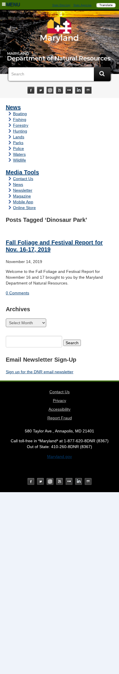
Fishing (19, 119)
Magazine (22, 196)
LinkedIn (78, 90)
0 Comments (17, 293)
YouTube (59, 90)
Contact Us (23, 178)
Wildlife (19, 160)
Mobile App (23, 202)
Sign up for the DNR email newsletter (39, 371)
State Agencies (82, 5)
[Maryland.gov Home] (59, 31)
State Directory (61, 5)
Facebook (30, 90)
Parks (18, 142)
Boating (20, 113)
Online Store (24, 207)
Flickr (69, 90)
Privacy (59, 400)
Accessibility (59, 409)
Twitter (40, 90)
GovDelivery (88, 90)
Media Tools (22, 172)
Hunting (20, 131)
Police (18, 148)
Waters (19, 154)
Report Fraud (59, 418)
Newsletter (22, 190)
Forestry (20, 125)
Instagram (50, 90)
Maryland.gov (59, 456)
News (13, 107)
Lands (18, 137)
